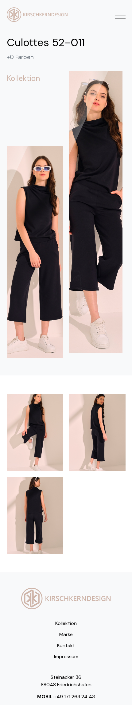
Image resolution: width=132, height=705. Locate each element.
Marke (66, 634)
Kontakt (66, 645)
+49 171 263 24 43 (74, 696)
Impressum (66, 656)
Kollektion (66, 623)
